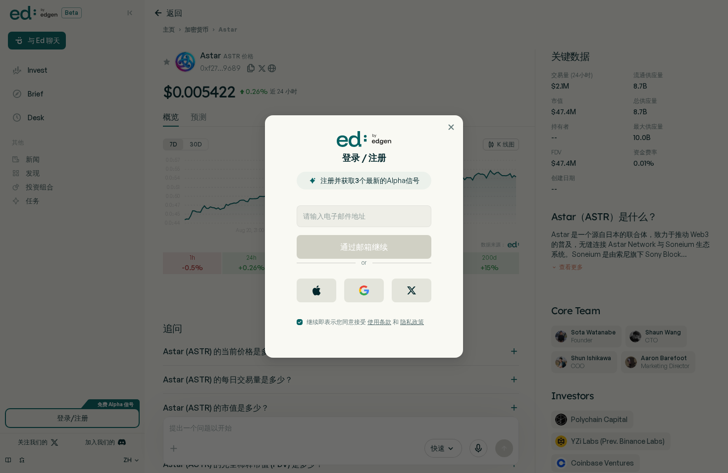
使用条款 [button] (379, 322)
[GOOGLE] (364, 290)
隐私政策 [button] (412, 322)
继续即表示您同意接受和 (365, 322)
